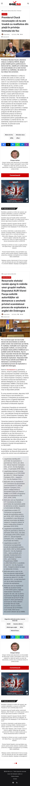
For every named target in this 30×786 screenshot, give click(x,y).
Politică (19, 10)
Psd (18, 138)
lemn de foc (9, 135)
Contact (15, 778)
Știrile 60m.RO (12, 10)
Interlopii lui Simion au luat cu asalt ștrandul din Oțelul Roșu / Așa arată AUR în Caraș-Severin (14, 246)
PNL (12, 138)
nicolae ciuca (21, 135)
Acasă (5, 10)
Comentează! (15, 175)
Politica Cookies (15, 776)
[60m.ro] (15, 3)
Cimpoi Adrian (7, 34)
